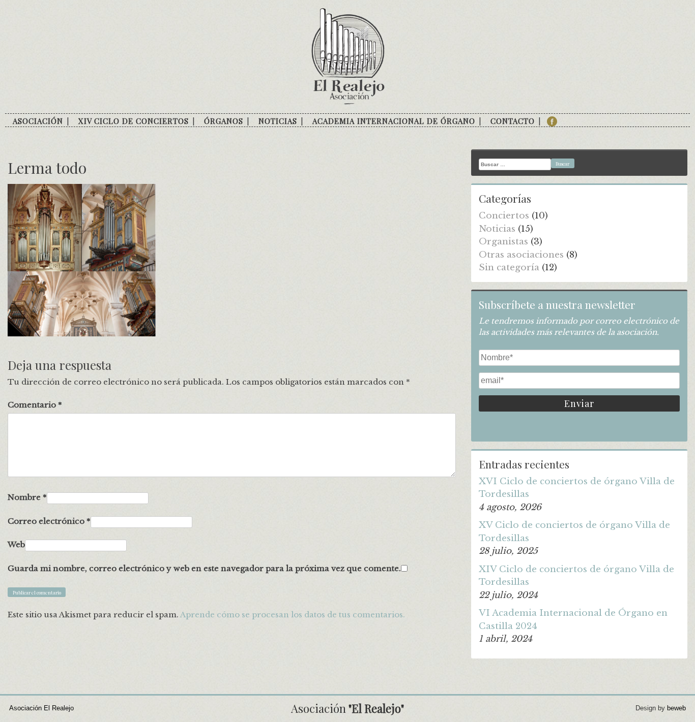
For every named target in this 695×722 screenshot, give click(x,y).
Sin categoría (509, 267)
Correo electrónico (49, 521)
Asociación (38, 121)
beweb (676, 708)
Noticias (277, 121)
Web (16, 544)
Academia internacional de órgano (393, 121)
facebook (552, 121)
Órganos (223, 121)
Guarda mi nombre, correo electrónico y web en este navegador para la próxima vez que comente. (204, 568)
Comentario (35, 405)
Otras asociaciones (521, 254)
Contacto (512, 121)
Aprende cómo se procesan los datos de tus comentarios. (292, 614)
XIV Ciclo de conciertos (133, 121)
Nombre (27, 497)
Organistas (503, 241)
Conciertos (504, 215)
